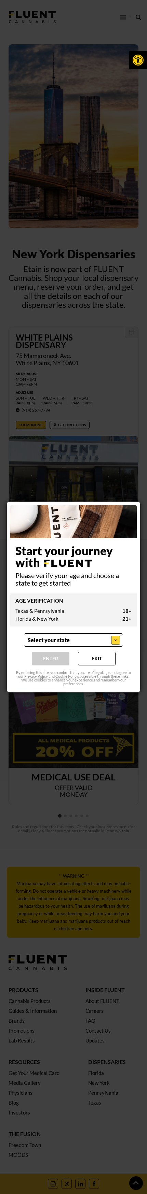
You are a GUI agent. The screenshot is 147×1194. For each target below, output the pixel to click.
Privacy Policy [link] (36, 676)
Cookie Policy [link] (66, 676)
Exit (97, 658)
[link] (138, 60)
